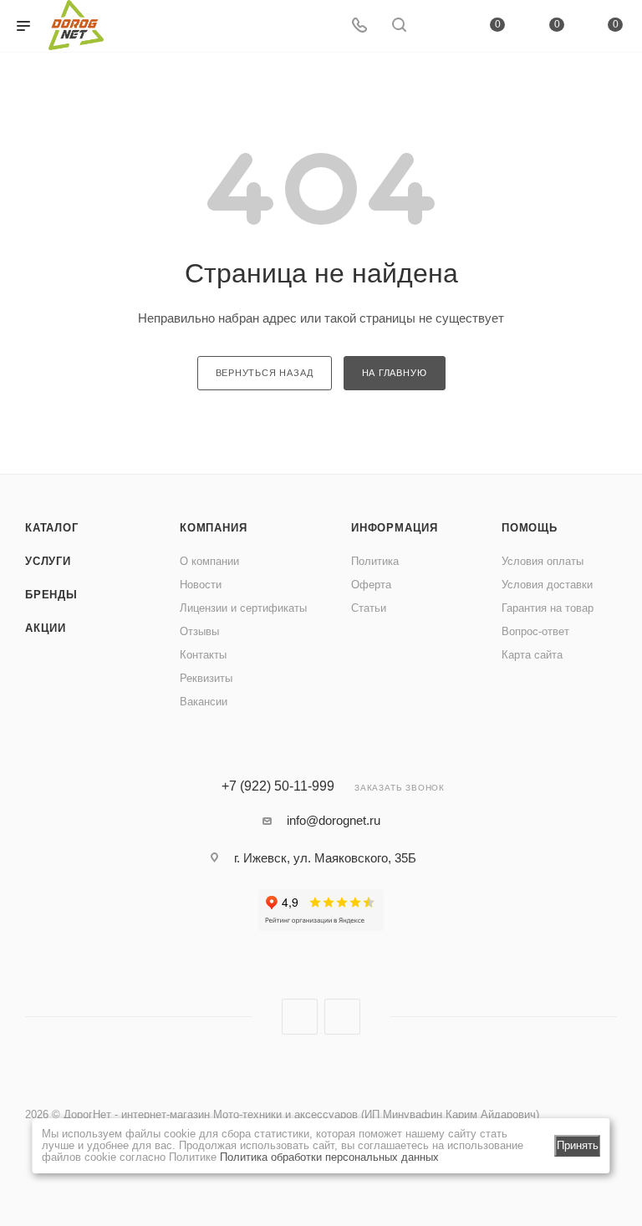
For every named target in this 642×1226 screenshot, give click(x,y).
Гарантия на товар (548, 608)
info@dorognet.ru (333, 820)
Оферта (371, 584)
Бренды (51, 594)
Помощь (530, 527)
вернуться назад (264, 373)
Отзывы (199, 631)
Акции (45, 628)
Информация (394, 527)
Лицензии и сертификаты (243, 608)
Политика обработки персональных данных (329, 1157)
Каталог (52, 527)
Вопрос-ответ (535, 631)
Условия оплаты (542, 561)
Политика (375, 561)
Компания (213, 527)
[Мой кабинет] (438, 26)
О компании (209, 561)
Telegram (342, 1017)
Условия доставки (547, 584)
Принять (578, 1145)
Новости (201, 584)
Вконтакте (300, 1017)
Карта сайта (532, 655)
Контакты (203, 655)
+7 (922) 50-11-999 (278, 786)
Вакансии (203, 701)
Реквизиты (206, 678)
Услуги (48, 561)
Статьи (368, 608)
